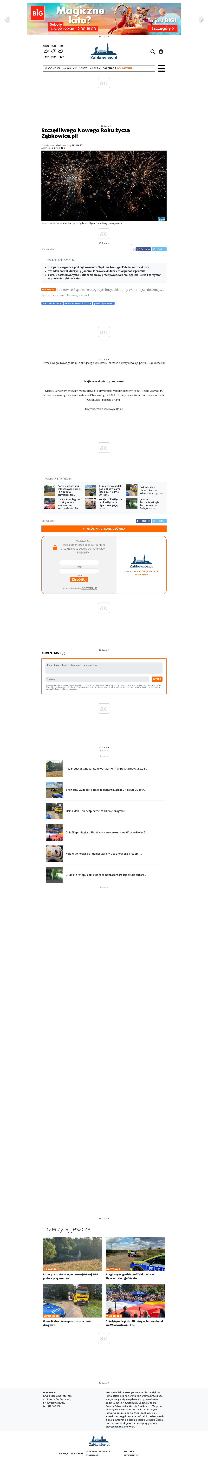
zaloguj (79, 579)
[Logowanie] (161, 52)
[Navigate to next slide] (201, 18)
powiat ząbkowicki (103, 303)
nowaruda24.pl (114, 1412)
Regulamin (77, 1453)
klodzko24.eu (132, 1412)
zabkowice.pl (148, 1412)
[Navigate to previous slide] (7, 18)
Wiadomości (48, 289)
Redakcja (63, 1453)
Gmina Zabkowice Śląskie (78, 303)
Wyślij (157, 679)
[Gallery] (104, 19)
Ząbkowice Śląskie (52, 303)
